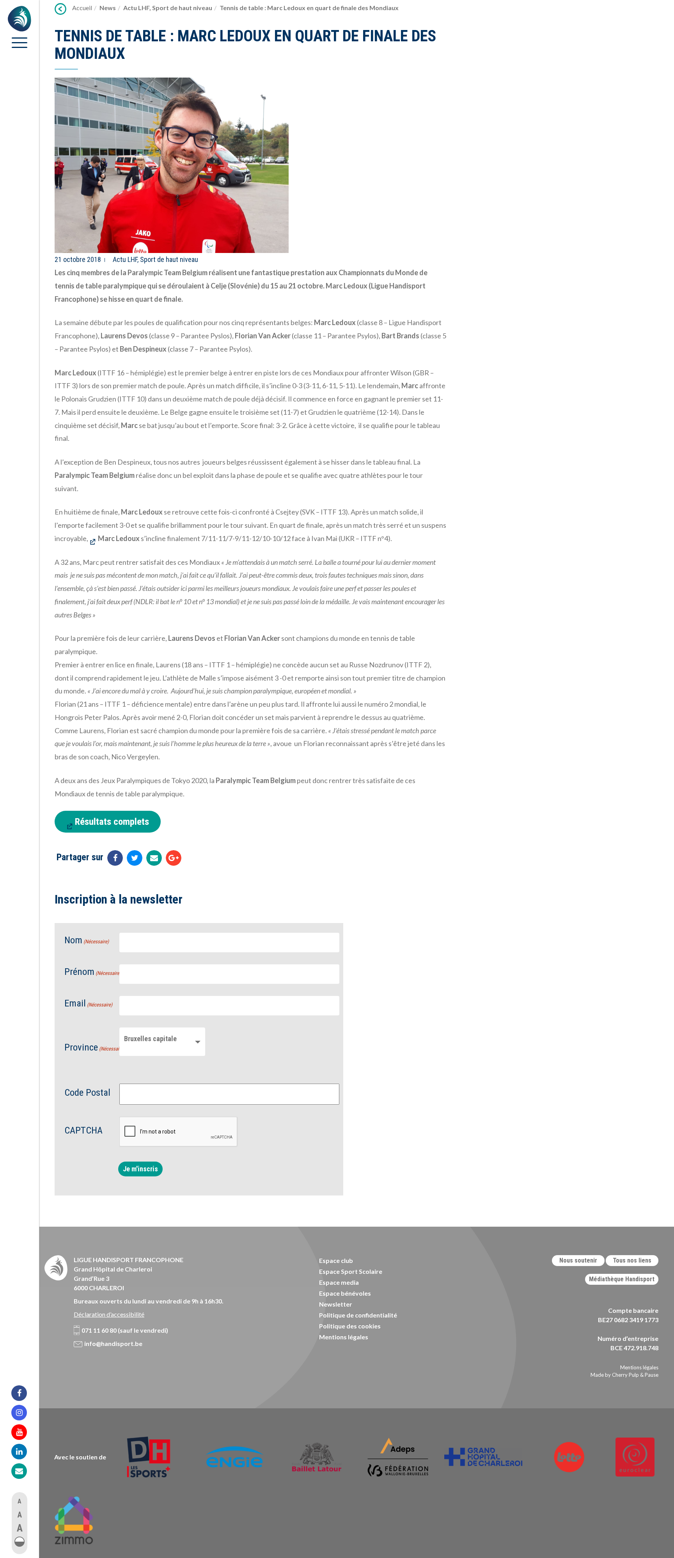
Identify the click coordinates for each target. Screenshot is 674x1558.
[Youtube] (24, 1432)
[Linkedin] (24, 1451)
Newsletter (335, 1304)
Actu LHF (136, 7)
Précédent (60, 9)
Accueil (82, 7)
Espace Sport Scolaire (350, 1271)
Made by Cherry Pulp (615, 1375)
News (107, 7)
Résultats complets (112, 821)
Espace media (339, 1282)
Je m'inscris (140, 1169)
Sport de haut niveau (182, 7)
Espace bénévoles (345, 1293)
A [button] (19, 1501)
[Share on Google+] (173, 858)
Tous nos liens (632, 1260)
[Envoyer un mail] (154, 858)
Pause (651, 1375)
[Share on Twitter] (134, 858)
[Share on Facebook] (115, 858)
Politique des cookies (350, 1326)
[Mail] (24, 1471)
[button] (19, 1542)
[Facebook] (24, 1393)
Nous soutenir (578, 1260)
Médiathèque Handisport (621, 1279)
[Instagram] (24, 1412)
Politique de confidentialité (358, 1315)
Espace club (336, 1260)
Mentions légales (343, 1336)
